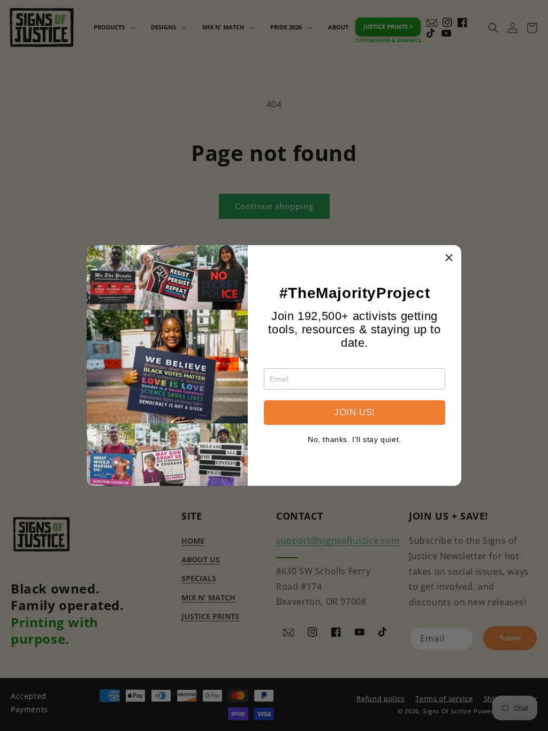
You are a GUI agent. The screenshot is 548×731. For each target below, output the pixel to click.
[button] (449, 257)
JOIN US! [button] (354, 412)
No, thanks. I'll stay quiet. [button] (354, 439)
